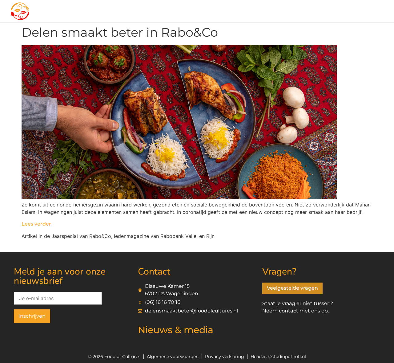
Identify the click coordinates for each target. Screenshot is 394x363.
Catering (229, 12)
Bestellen (187, 12)
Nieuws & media (175, 330)
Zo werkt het (140, 12)
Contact (316, 12)
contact (288, 311)
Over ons (270, 12)
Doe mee (87, 12)
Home (49, 12)
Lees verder (36, 224)
